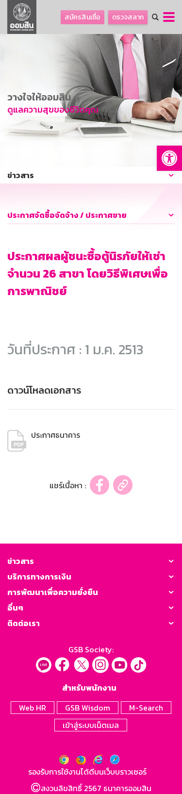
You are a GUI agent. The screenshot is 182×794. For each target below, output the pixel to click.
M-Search (146, 707)
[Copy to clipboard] (122, 485)
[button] (169, 158)
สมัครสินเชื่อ (82, 17)
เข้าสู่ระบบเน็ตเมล (91, 725)
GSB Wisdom (87, 707)
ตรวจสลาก (128, 17)
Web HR (32, 707)
